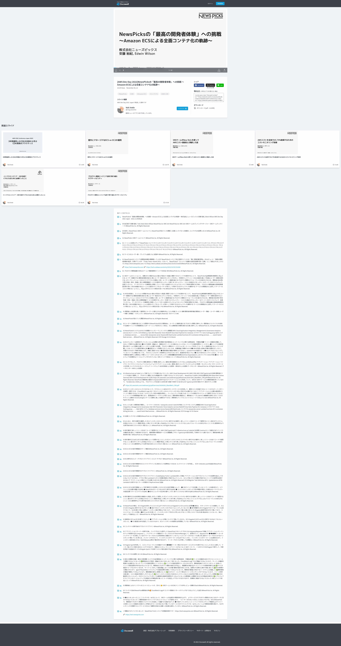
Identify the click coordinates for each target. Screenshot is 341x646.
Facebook (200, 85)
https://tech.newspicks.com (134, 614)
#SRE (132, 94)
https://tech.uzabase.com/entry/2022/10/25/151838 (163, 267)
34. (121, 527)
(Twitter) (211, 85)
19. (121, 405)
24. (121, 449)
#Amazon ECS (141, 94)
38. (121, 559)
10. (121, 294)
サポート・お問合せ (204, 630)
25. (121, 454)
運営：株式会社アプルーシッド (154, 630)
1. (120, 217)
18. (121, 389)
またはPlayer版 (210, 87)
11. (121, 312)
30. (121, 488)
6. (120, 255)
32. (121, 506)
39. (121, 586)
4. (120, 238)
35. (121, 532)
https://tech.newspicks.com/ (134, 267)
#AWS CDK (164, 94)
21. (121, 421)
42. (121, 611)
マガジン (217, 630)
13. (121, 324)
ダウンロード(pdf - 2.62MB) (206, 108)
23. (121, 440)
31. (121, 497)
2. (120, 224)
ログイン (210, 3)
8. (120, 271)
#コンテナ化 (154, 94)
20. (121, 416)
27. (121, 464)
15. (121, 342)
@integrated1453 (131, 110)
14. (121, 331)
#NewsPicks (123, 94)
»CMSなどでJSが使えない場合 (209, 91)
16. (121, 362)
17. (121, 374)
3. (120, 231)
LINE (221, 85)
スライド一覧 (182, 108)
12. (121, 319)
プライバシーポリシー (186, 630)
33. (121, 520)
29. (121, 476)
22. (121, 431)
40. (121, 591)
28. (121, 471)
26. (121, 459)
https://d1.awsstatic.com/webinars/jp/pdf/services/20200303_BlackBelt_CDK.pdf (152, 385)
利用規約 (172, 630)
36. (121, 545)
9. (120, 276)
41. (121, 598)
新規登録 (220, 3)
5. (120, 243)
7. (120, 260)
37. (121, 554)
